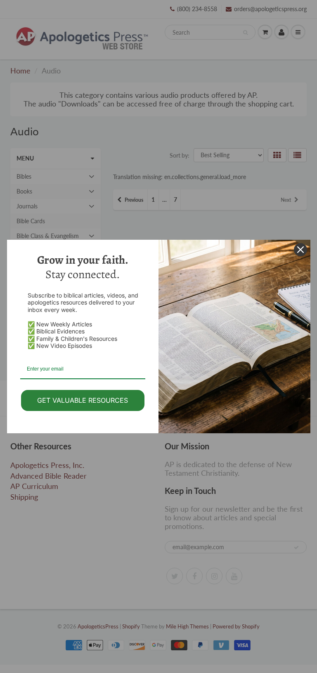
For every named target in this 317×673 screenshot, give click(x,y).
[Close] (300, 250)
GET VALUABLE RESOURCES (82, 400)
